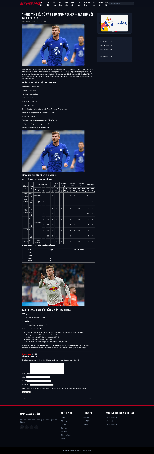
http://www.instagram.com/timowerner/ (43, 124)
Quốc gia (72, 3)
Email (24, 381)
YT (26, 427)
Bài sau (92, 399)
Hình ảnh (79, 3)
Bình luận (26, 373)
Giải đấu (66, 3)
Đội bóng (64, 421)
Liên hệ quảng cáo (106, 42)
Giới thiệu (41, 3)
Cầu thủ (48, 3)
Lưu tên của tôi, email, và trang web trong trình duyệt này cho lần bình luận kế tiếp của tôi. (55, 388)
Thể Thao (60, 3)
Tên (24, 377)
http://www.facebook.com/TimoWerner (43, 120)
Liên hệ (106, 3)
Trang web (25, 384)
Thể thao (64, 431)
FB (22, 427)
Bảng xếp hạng (65, 435)
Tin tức (94, 3)
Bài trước (26, 399)
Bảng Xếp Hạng (87, 3)
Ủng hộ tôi (100, 3)
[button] (129, 23)
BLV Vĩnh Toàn (30, 3)
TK (31, 427)
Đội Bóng (54, 3)
